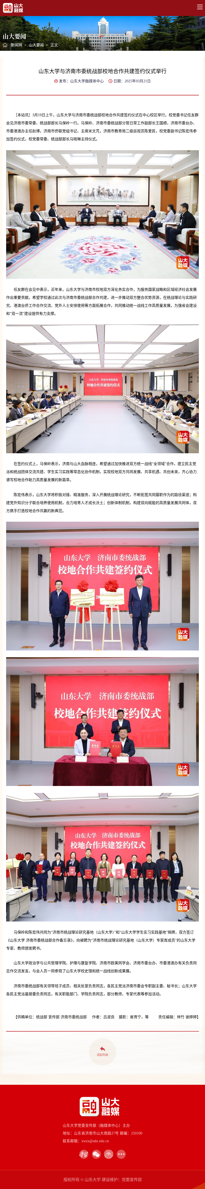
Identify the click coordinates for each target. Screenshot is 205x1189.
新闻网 (16, 45)
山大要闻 (36, 45)
